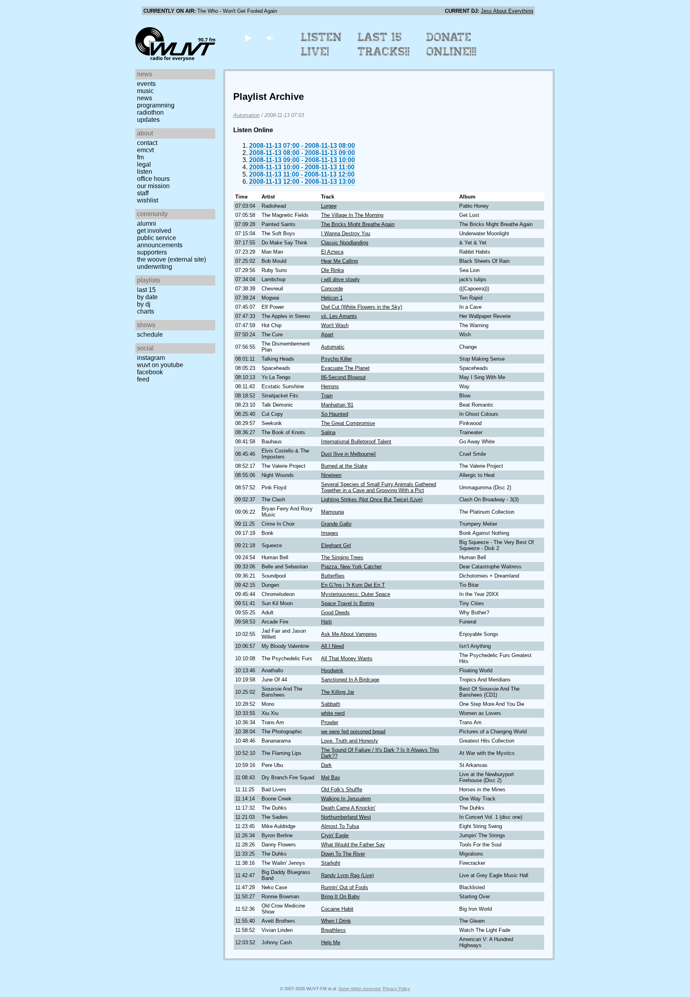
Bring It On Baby (340, 897)
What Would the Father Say (353, 845)
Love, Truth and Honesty (349, 741)
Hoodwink (332, 670)
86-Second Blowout (343, 377)
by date (147, 297)
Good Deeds (335, 613)
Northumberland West (346, 817)
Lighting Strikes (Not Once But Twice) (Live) (371, 499)
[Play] (248, 38)
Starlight (330, 863)
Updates (148, 119)
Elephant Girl (336, 545)
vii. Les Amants (339, 316)
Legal (144, 164)
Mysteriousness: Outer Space (355, 594)
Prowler (329, 722)
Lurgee (329, 206)
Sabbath (330, 704)
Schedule (150, 334)
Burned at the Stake (344, 466)
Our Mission (153, 186)
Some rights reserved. (359, 988)
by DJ (144, 304)
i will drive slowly (340, 279)
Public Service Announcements (159, 241)
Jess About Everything (507, 11)
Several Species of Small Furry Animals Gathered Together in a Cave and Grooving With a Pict (378, 487)
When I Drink (336, 921)
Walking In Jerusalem (346, 799)
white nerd (333, 713)
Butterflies (333, 576)
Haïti (326, 622)
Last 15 (146, 289)
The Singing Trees (342, 557)
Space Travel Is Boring (347, 603)
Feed (143, 379)
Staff (143, 193)
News (144, 98)
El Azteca (332, 252)
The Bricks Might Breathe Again (358, 224)
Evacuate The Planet (345, 368)
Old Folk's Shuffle (341, 789)
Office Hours (153, 178)
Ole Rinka (332, 270)
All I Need (332, 646)
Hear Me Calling (339, 261)
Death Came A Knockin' (348, 808)
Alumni (146, 223)
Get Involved (154, 230)
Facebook (150, 372)
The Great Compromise (348, 423)
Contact (147, 142)
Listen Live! (321, 44)
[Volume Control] (271, 38)
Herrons (330, 386)
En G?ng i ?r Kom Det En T (353, 585)
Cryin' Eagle (335, 835)
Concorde (332, 289)
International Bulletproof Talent (356, 442)
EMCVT (145, 150)
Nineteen (331, 475)
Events (146, 83)
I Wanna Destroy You (345, 233)
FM (140, 157)
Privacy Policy (396, 988)
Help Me (330, 942)
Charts (145, 311)
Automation (246, 115)
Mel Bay (330, 778)
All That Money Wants (347, 658)
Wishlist (147, 200)
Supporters (152, 252)
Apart (327, 335)
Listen (144, 171)
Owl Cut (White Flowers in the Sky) (361, 307)
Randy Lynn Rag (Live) (347, 875)
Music (145, 90)
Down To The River (343, 854)
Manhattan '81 (337, 405)
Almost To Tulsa (340, 826)
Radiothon (150, 112)
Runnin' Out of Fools (344, 887)
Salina (328, 432)
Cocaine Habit (337, 909)
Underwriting (154, 266)
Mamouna (332, 512)
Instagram (151, 357)
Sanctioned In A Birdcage (350, 680)
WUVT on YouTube (160, 364)
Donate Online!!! (451, 44)
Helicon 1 (332, 298)
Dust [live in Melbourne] (348, 454)
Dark (326, 765)
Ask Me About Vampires (349, 634)
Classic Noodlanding (344, 243)
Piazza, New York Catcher (351, 567)
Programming (155, 105)
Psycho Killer (336, 359)
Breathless (333, 930)
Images (329, 533)
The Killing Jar (337, 692)
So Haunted (334, 414)
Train (327, 396)
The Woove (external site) (171, 259)
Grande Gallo (336, 524)
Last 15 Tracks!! (384, 44)
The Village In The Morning (352, 215)
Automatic (333, 347)
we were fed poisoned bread (353, 732)
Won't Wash (335, 325)
